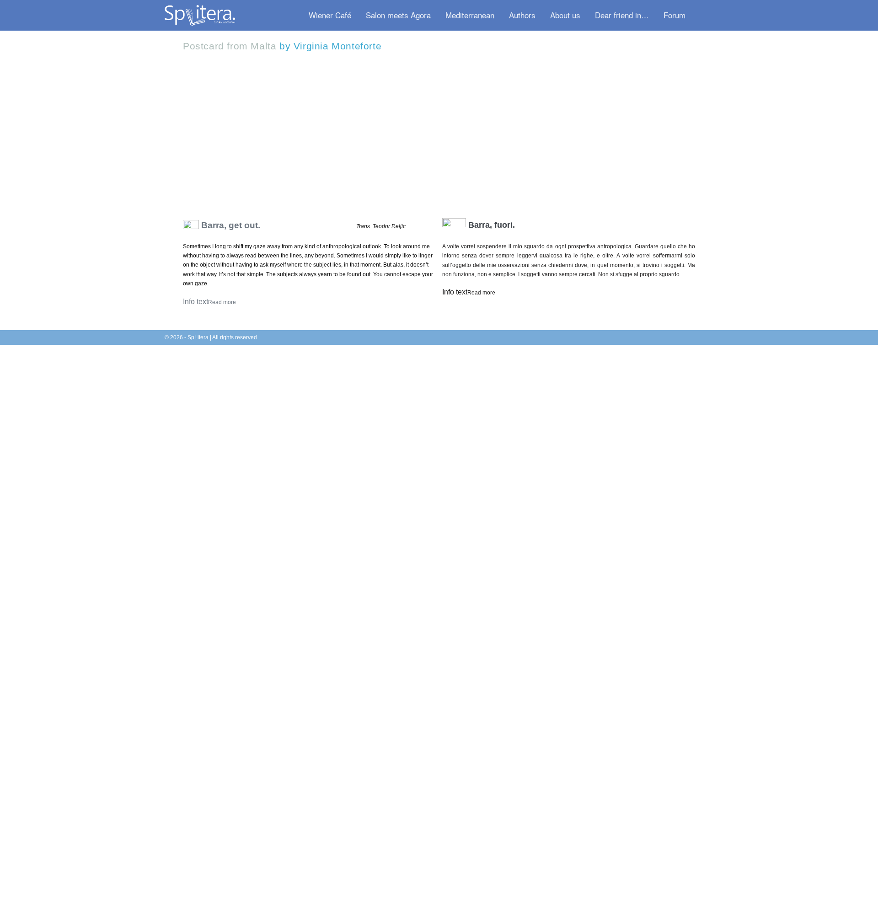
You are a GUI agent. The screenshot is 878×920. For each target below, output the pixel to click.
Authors (522, 15)
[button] (703, 15)
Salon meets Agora (398, 15)
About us (565, 15)
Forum (674, 15)
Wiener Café (330, 15)
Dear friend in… (622, 15)
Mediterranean (469, 15)
